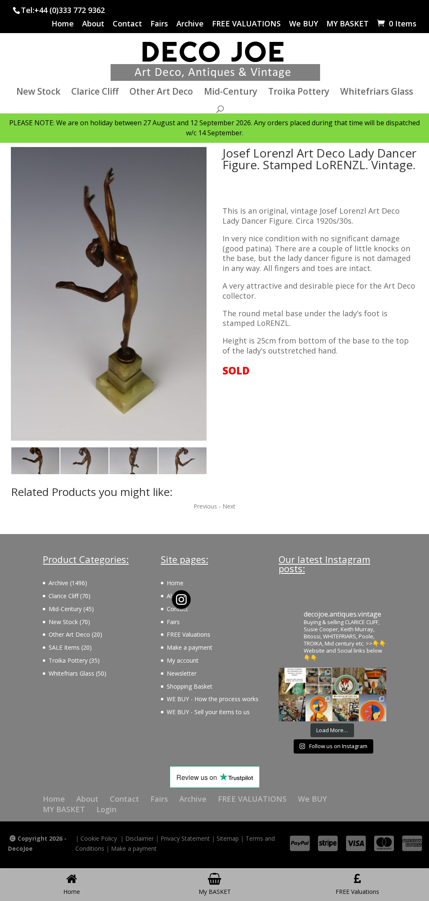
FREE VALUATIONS (246, 24)
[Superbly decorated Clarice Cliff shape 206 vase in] (372, 681)
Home (63, 24)
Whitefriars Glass (376, 92)
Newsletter (181, 673)
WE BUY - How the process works (212, 699)
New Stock (38, 92)
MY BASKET (347, 24)
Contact (127, 24)
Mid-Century (230, 92)
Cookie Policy (98, 838)
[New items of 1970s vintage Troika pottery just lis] (318, 681)
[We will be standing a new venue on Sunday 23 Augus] (292, 681)
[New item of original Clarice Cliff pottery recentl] (372, 707)
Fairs (159, 24)
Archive (190, 24)
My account (183, 660)
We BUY (303, 24)
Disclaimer (139, 838)
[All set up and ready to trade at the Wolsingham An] (292, 707)
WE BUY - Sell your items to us (208, 712)
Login (106, 809)
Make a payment (189, 647)
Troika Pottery (298, 92)
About (93, 24)
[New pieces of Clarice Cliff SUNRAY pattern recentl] (318, 707)
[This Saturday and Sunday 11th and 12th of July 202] (345, 707)
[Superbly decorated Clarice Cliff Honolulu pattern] (345, 681)
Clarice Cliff (95, 92)
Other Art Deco (161, 92)
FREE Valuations (188, 634)
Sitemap (228, 838)
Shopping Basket (189, 686)
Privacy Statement (185, 838)
